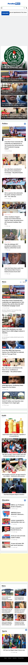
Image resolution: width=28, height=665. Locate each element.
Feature (11, 452)
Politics (7, 76)
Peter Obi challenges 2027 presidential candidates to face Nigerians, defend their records (13, 246)
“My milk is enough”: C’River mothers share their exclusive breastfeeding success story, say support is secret (14, 456)
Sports (13, 647)
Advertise (15, 658)
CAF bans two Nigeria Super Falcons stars (14, 650)
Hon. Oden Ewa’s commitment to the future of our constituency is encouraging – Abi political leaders (14, 117)
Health (13, 432)
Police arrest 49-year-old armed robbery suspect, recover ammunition (7, 611)
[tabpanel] (14, 643)
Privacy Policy (21, 658)
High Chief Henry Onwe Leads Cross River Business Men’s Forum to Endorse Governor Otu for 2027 (14, 269)
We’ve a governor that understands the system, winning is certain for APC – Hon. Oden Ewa (14, 194)
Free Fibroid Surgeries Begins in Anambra (14, 494)
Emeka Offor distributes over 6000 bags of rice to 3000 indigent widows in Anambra (13, 331)
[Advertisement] (14, 31)
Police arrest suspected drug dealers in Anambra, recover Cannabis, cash (7, 623)
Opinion (7, 88)
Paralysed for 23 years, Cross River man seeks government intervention (20, 623)
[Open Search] (24, 7)
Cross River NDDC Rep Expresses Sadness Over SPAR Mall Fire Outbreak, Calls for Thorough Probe (14, 105)
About (5, 658)
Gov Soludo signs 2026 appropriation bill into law (11, 67)
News (4, 63)
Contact (9, 658)
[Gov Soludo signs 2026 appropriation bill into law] (14, 58)
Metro (4, 398)
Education (7, 504)
